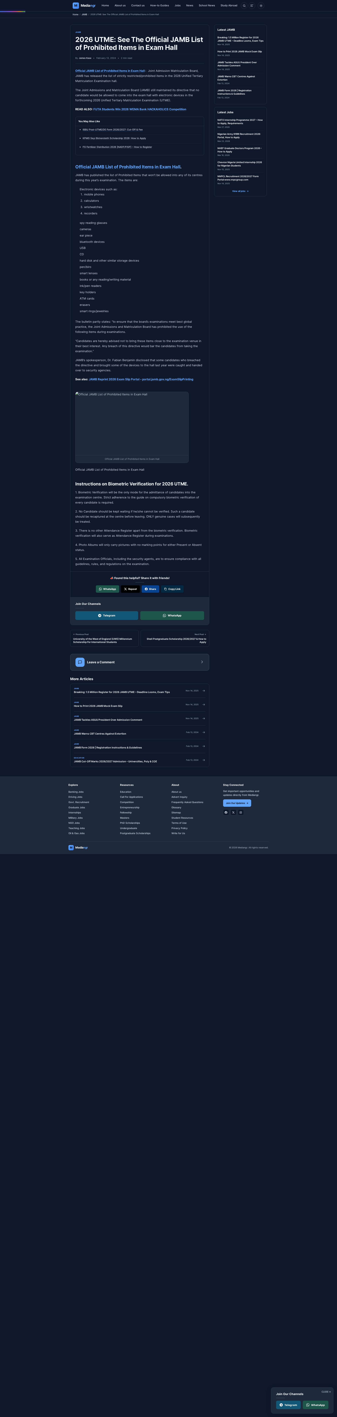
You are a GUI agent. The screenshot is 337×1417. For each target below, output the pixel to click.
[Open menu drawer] (252, 5)
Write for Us (178, 833)
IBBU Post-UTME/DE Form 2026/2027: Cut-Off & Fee (113, 129)
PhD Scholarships (130, 822)
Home (105, 5)
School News (207, 5)
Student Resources (182, 817)
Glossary (176, 807)
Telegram (109, 615)
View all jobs (240, 191)
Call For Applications (131, 796)
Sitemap (176, 812)
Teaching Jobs (76, 828)
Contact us (138, 5)
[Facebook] (226, 812)
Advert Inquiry (179, 796)
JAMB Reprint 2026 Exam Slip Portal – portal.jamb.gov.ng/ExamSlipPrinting (141, 379)
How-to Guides (159, 5)
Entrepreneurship (129, 807)
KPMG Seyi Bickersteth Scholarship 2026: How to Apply (114, 138)
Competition (127, 802)
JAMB (84, 14)
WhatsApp (174, 615)
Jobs (178, 5)
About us (120, 5)
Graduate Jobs (76, 807)
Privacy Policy (179, 828)
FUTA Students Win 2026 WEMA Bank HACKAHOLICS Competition (139, 109)
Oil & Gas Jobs (76, 833)
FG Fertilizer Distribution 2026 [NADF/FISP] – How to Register (117, 147)
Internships (74, 812)
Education (125, 791)
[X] (233, 812)
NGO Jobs (74, 822)
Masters (124, 817)
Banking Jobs (76, 791)
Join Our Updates (237, 803)
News (189, 5)
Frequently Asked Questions (187, 802)
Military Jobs (75, 817)
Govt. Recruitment (78, 802)
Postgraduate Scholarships (135, 833)
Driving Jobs (75, 796)
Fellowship (126, 812)
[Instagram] (241, 812)
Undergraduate (128, 828)
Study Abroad (229, 5)
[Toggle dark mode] (261, 5)
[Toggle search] (244, 5)
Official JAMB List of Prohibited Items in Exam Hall (110, 71)
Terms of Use (179, 822)
